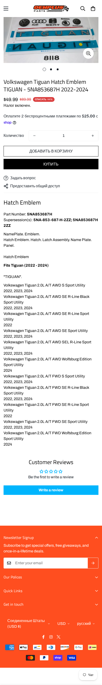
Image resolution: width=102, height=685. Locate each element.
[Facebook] (43, 637)
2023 (18, 291)
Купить (51, 164)
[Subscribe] (93, 563)
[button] (93, 8)
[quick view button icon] (88, 53)
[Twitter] (58, 637)
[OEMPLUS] (51, 8)
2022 (8, 291)
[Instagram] (51, 637)
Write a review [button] (51, 490)
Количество (14, 136)
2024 (28, 291)
